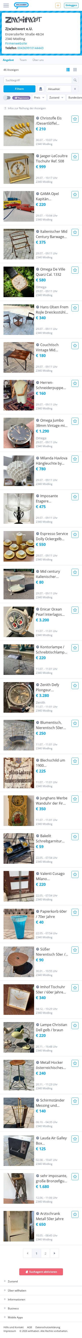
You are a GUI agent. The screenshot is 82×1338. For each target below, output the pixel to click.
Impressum (9, 1331)
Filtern (19, 89)
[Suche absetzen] (75, 80)
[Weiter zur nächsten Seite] (54, 1253)
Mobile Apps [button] (15, 1317)
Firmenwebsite (16, 43)
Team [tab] (23, 60)
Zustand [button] (13, 1281)
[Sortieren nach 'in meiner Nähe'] (40, 88)
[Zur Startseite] (21, 6)
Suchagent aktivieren (43, 1272)
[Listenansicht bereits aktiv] (68, 69)
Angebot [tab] (8, 60)
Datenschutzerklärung (47, 1327)
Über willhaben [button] (17, 1290)
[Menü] (6, 5)
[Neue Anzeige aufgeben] (58, 5)
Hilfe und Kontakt (13, 1327)
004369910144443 (30, 48)
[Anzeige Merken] (75, 119)
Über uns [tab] (38, 60)
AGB (29, 1327)
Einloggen (71, 5)
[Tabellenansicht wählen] (75, 69)
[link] (27, 1253)
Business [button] (13, 1308)
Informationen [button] (16, 1299)
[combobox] (38, 80)
